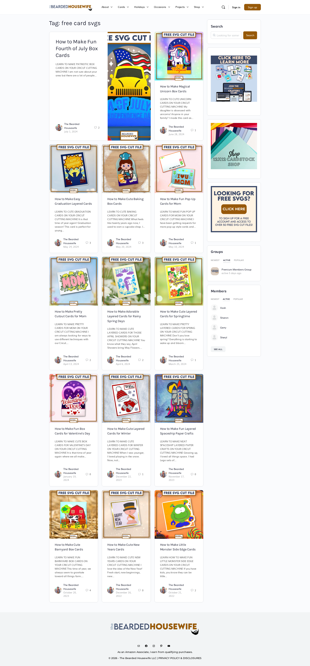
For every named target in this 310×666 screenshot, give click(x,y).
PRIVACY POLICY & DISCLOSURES (179, 658)
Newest (215, 260)
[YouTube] (170, 646)
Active (227, 260)
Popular (239, 260)
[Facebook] (147, 646)
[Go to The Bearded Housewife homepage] (71, 6)
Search (217, 26)
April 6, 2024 (123, 364)
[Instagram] (155, 646)
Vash (223, 307)
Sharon (224, 317)
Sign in (236, 7)
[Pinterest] (162, 646)
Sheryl (223, 337)
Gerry (223, 327)
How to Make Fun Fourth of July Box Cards (77, 48)
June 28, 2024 (176, 134)
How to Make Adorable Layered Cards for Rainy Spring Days (124, 316)
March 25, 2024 (177, 364)
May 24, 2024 (71, 246)
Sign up (252, 7)
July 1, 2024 (71, 131)
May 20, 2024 (123, 246)
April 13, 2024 (71, 364)
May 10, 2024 (176, 246)
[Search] (223, 7)
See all (218, 349)
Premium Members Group (237, 269)
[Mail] (140, 646)
